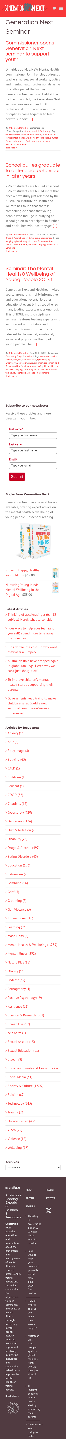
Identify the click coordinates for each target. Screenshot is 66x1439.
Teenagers (21, 372)
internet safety (36, 366)
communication (29, 359)
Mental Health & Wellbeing (37, 131)
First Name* (16, 429)
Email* (13, 459)
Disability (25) (17, 839)
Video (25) (15, 1130)
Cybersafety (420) (20, 812)
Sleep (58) (15, 1059)
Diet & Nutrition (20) (22, 830)
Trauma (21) (16, 1112)
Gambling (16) (18, 883)
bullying (9, 241)
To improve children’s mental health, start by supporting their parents (30, 684)
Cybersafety (11, 356)
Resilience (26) (18, 1006)
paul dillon (39, 369)
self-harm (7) (17, 1033)
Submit (17, 476)
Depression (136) (20, 821)
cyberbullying (20, 241)
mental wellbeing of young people (35, 137)
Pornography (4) (19, 989)
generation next (51, 362)
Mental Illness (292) (22, 953)
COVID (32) (15, 795)
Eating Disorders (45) (23, 856)
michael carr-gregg (37, 244)
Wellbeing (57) (18, 1147)
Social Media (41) (20, 1077)
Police (8, 141)
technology (11, 372)
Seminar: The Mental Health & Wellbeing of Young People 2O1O (30, 274)
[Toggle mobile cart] (54, 8)
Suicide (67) (16, 1094)
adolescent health (48, 356)
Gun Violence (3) (19, 909)
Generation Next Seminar (17, 134)
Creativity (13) (17, 803)
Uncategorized (45, 237)
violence (51, 244)
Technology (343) (20, 1103)
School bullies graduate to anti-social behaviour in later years (33, 170)
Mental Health (20, 244)
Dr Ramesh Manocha (18, 127)
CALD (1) (14, 768)
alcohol (9, 359)
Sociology (30, 141)
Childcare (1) (16, 777)
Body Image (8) (18, 751)
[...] (30, 119)
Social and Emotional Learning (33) (33, 1068)
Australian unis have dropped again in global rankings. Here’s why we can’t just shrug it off (33, 666)
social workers (18, 141)
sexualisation (51, 369)
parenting (28, 369)
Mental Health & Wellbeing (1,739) (32, 945)
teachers (40, 141)
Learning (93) (17, 927)
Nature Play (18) (19, 962)
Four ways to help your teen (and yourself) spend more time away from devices (31, 633)
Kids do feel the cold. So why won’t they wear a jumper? (32, 1314)
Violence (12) (17, 1139)
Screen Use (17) (19, 1024)
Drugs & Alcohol (13, 237)
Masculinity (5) (18, 936)
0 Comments (20, 144)
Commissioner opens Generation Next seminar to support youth (30, 51)
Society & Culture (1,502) (25, 1086)
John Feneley (36, 134)
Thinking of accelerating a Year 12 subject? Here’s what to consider (33, 1229)
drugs (30, 362)
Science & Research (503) (26, 1015)
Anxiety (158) (17, 733)
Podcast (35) (16, 980)
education (32, 241)
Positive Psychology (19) (25, 997)
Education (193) (19, 865)
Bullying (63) (17, 759)
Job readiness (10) (20, 918)
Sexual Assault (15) (21, 1042)
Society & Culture (30, 237)
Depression (22, 362)
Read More (10, 147)
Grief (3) (13, 892)
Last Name (15, 444)
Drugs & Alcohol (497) (24, 848)
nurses (55, 137)
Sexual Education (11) (23, 1050)
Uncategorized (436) (22, 1121)
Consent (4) (16, 786)
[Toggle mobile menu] (61, 8)
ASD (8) (13, 742)
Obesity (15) (16, 971)
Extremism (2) (17, 874)
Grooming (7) (17, 900)
